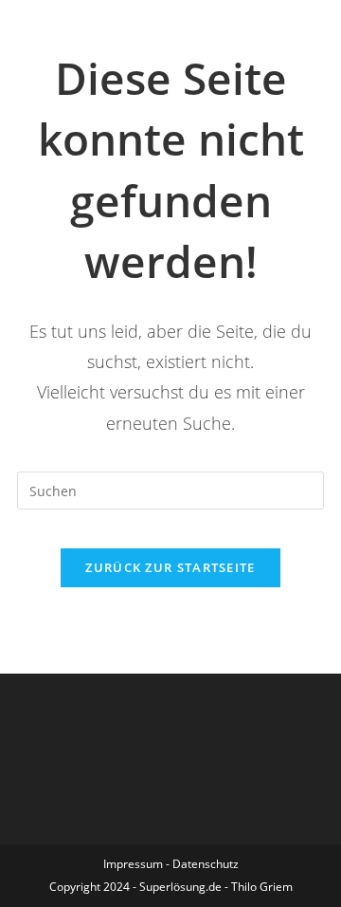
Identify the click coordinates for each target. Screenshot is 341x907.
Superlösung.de (180, 887)
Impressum (133, 864)
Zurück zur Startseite (170, 567)
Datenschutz (205, 864)
